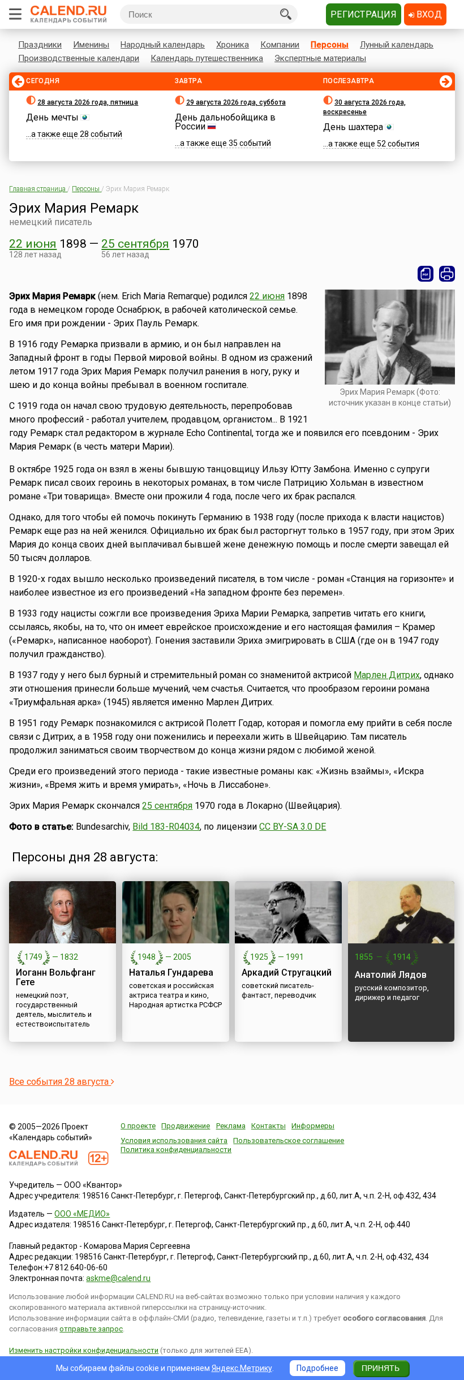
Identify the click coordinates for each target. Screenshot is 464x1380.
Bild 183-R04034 (166, 826)
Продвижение (185, 1126)
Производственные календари (78, 58)
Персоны (330, 45)
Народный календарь (163, 45)
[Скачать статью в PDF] (425, 274)
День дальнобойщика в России (225, 122)
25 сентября (135, 244)
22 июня (33, 244)
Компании (279, 45)
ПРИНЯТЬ (380, 1368)
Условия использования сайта (174, 1140)
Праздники (40, 45)
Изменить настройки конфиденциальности (83, 1350)
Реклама (231, 1126)
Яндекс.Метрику (242, 1368)
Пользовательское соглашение (288, 1140)
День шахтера (353, 127)
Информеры (312, 1126)
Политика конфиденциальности (176, 1149)
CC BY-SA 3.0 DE (292, 826)
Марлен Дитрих (387, 675)
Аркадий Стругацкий (287, 972)
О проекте (138, 1126)
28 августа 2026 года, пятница (87, 102)
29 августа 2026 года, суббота (236, 102)
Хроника (232, 45)
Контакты (268, 1126)
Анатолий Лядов (391, 974)
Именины (91, 45)
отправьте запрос (91, 1329)
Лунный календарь (396, 45)
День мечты (52, 117)
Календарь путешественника (207, 58)
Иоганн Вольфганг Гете (56, 977)
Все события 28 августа (60, 1081)
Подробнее (317, 1368)
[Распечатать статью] (447, 274)
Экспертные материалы (320, 58)
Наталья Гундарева (171, 972)
